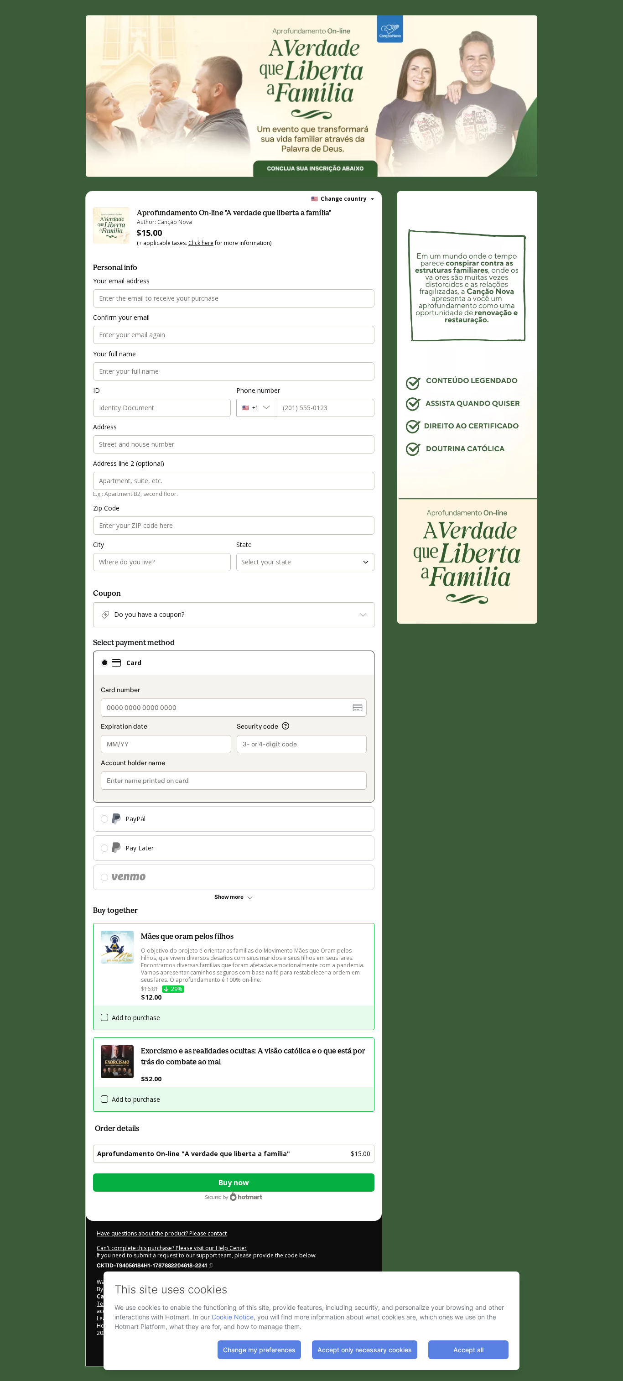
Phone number (258, 390)
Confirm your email (121, 317)
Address (105, 426)
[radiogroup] (233, 770)
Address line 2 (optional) (128, 463)
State (244, 544)
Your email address (121, 280)
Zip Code (106, 508)
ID (96, 390)
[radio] (104, 663)
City (98, 544)
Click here (200, 243)
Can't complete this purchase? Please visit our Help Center (172, 1248)
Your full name (114, 353)
